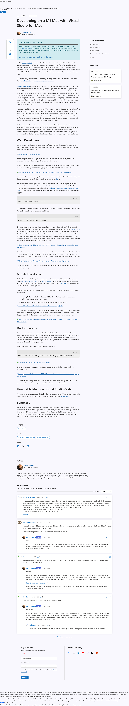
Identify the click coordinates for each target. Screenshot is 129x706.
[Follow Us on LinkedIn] (78, 653)
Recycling (69, 705)
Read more (26, 514)
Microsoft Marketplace (22, 701)
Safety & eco (63, 705)
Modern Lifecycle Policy (26, 48)
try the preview (26, 81)
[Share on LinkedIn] (28, 446)
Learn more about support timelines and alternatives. (36, 57)
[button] (28, 154)
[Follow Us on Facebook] (69, 653)
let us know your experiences (43, 81)
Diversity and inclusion (96, 701)
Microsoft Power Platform (42, 699)
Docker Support (94, 51)
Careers (51, 701)
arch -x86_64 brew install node (32, 220)
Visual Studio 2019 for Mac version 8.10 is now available (105, 91)
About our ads (77, 705)
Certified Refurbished (25, 694)
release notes (65, 396)
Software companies (35, 701)
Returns (7, 694)
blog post (63, 283)
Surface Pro (3, 692)
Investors (87, 701)
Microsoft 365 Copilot (66, 699)
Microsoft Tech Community (7, 701)
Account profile (103, 692)
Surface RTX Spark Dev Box (35, 692)
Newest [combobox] (104, 491)
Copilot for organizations (51, 692)
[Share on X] (23, 446)
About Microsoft (58, 701)
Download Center (113, 692)
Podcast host (33, 281)
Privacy (33, 705)
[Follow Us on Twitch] (87, 653)
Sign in (3, 12)
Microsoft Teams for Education (90, 694)
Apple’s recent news (23, 86)
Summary (92, 57)
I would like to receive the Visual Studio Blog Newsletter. (39, 671)
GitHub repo (76, 229)
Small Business (77, 699)
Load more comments (64, 637)
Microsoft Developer (91, 699)
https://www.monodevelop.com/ (36, 583)
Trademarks (55, 705)
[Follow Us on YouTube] (83, 653)
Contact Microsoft (25, 705)
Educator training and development (14, 697)
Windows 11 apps (93, 692)
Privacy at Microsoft (78, 701)
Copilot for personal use (65, 692)
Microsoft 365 (31, 699)
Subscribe (24, 677)
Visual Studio (21, 429)
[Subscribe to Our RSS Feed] (97, 653)
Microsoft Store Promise (38, 694)
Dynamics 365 (22, 699)
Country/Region (26, 662)
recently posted (27, 63)
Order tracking (14, 694)
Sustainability (114, 701)
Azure (83, 699)
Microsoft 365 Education (107, 694)
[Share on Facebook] (18, 446)
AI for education (47, 697)
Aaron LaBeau (26, 33)
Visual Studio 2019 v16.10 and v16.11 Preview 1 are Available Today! (103, 76)
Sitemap (17, 705)
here (57, 179)
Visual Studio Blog (20, 8)
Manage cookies (39, 705)
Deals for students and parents (34, 697)
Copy (76, 198)
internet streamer (46, 281)
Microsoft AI (3, 699)
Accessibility (107, 701)
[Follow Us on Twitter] (74, 653)
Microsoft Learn (102, 699)
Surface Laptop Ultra (22, 692)
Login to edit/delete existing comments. (43, 488)
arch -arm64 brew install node (31, 202)
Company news (67, 701)
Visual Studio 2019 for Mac (26, 437)
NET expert (25, 281)
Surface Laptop (11, 692)
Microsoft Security (12, 699)
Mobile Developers (95, 47)
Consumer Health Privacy (7, 705)
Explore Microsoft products (80, 692)
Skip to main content (6, 1)
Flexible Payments (50, 694)
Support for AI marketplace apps (116, 699)
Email (23, 654)
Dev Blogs (9, 8)
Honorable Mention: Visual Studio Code (101, 54)
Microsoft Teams (55, 699)
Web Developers (94, 44)
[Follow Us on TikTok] (92, 653)
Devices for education (75, 694)
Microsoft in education (62, 694)
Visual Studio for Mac (43, 437)
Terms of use (48, 705)
